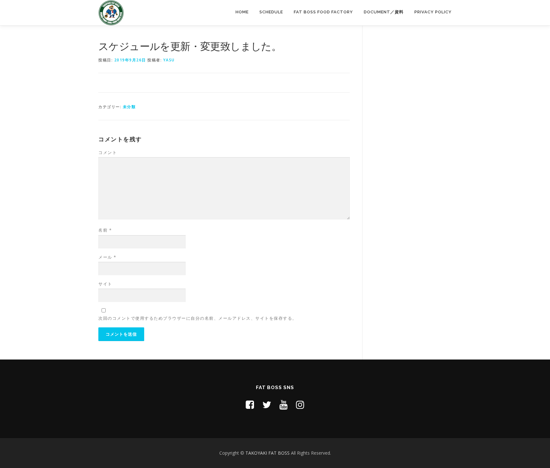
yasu (169, 60)
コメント (107, 152)
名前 (105, 230)
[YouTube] (283, 404)
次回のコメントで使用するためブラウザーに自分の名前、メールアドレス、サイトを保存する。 (197, 318)
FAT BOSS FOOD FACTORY (323, 12)
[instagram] (300, 404)
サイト (105, 284)
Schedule (271, 12)
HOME (242, 12)
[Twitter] (266, 404)
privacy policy (433, 12)
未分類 (129, 106)
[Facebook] (250, 404)
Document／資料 (384, 12)
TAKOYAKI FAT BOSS (268, 453)
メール (107, 257)
